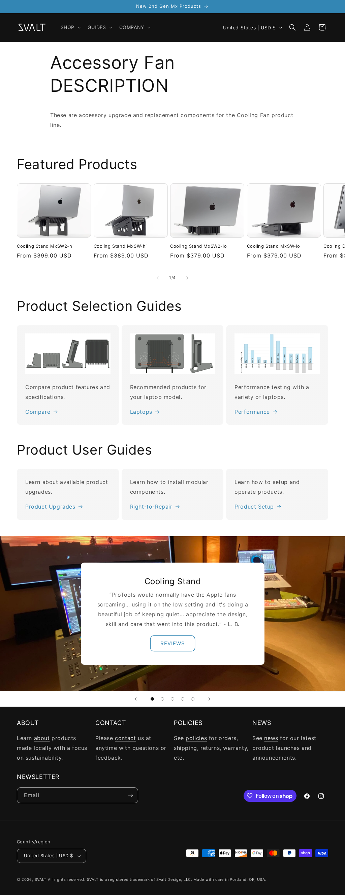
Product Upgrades (50, 506)
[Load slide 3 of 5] (172, 699)
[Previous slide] (135, 698)
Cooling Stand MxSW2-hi (45, 246)
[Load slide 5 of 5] (193, 699)
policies (196, 738)
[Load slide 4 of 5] (183, 699)
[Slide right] (187, 277)
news (271, 738)
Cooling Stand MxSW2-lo (198, 246)
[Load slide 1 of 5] (152, 699)
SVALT (41, 879)
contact (125, 738)
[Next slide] (209, 698)
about (42, 738)
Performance (252, 411)
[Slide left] (157, 277)
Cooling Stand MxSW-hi (120, 246)
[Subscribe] (130, 795)
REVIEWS (172, 643)
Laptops (141, 411)
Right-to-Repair (151, 506)
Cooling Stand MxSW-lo (274, 246)
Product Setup (254, 506)
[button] (70, 27)
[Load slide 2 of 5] (162, 699)
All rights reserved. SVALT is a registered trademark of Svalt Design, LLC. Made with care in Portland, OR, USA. (157, 879)
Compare (37, 411)
